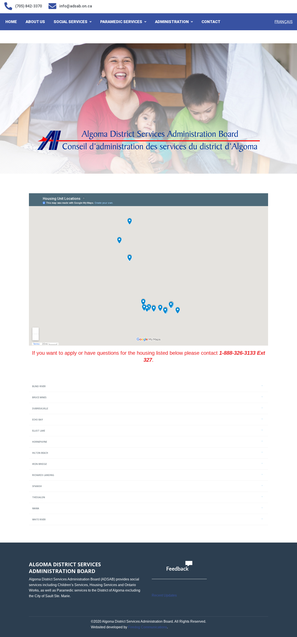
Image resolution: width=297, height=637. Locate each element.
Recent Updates (164, 595)
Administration (172, 22)
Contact (211, 22)
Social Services (70, 22)
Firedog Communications (147, 627)
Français (284, 21)
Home (11, 22)
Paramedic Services (121, 22)
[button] (73, 22)
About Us (35, 22)
